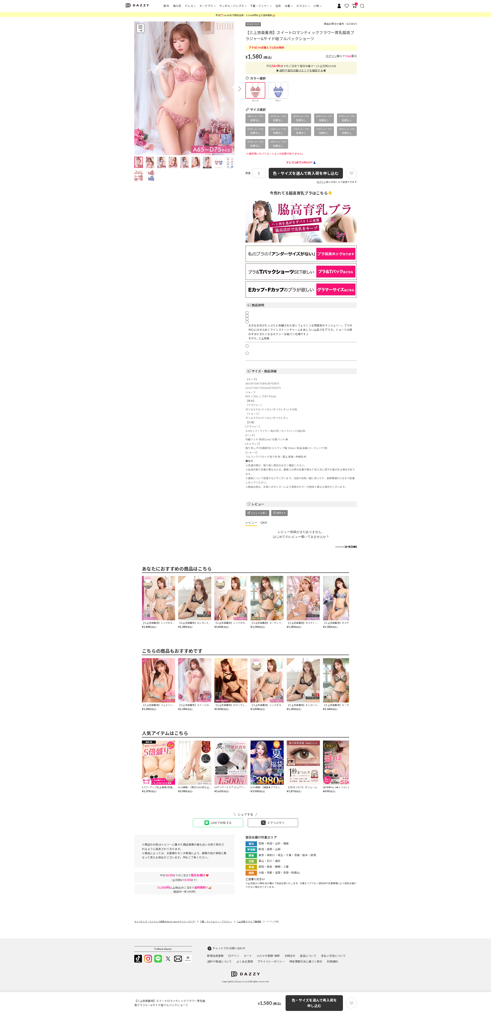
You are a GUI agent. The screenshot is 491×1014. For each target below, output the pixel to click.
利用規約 (332, 961)
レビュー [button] (258, 504)
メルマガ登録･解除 (268, 955)
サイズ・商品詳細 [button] (264, 371)
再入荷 (177, 5)
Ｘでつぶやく (276, 822)
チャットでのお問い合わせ (229, 948)
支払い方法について (333, 955)
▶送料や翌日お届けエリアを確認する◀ (301, 70)
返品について (308, 955)
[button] (239, 89)
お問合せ (289, 955)
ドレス (189, 5)
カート (248, 955)
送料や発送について (219, 961)
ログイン (331, 56)
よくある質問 (244, 961)
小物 (316, 5)
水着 (287, 5)
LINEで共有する (221, 822)
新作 (166, 5)
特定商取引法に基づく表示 (305, 961)
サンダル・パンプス (231, 5)
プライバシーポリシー (271, 961)
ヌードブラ (206, 5)
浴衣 (278, 5)
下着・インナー (259, 5)
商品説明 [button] (258, 305)
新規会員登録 (215, 955)
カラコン (301, 5)
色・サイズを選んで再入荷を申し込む (314, 1003)
